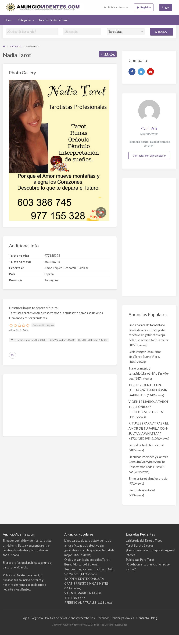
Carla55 (149, 128)
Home (8, 20)
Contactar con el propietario (149, 155)
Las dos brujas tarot (141, 490)
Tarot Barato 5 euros (139, 545)
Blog (154, 618)
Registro (145, 7)
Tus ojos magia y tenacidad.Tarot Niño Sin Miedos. (148, 373)
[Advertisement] (59, 405)
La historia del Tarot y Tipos (144, 540)
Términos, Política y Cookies (115, 618)
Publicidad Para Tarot (140, 559)
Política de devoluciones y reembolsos (70, 618)
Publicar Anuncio (118, 7)
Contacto (142, 618)
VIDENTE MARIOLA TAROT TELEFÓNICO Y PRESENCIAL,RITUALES (148, 407)
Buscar (162, 31)
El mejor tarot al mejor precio (147, 478)
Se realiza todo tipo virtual (146, 445)
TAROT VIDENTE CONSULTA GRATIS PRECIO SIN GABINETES (147, 390)
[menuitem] (116, 8)
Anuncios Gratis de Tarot (53, 20)
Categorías (24, 20)
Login (165, 7)
